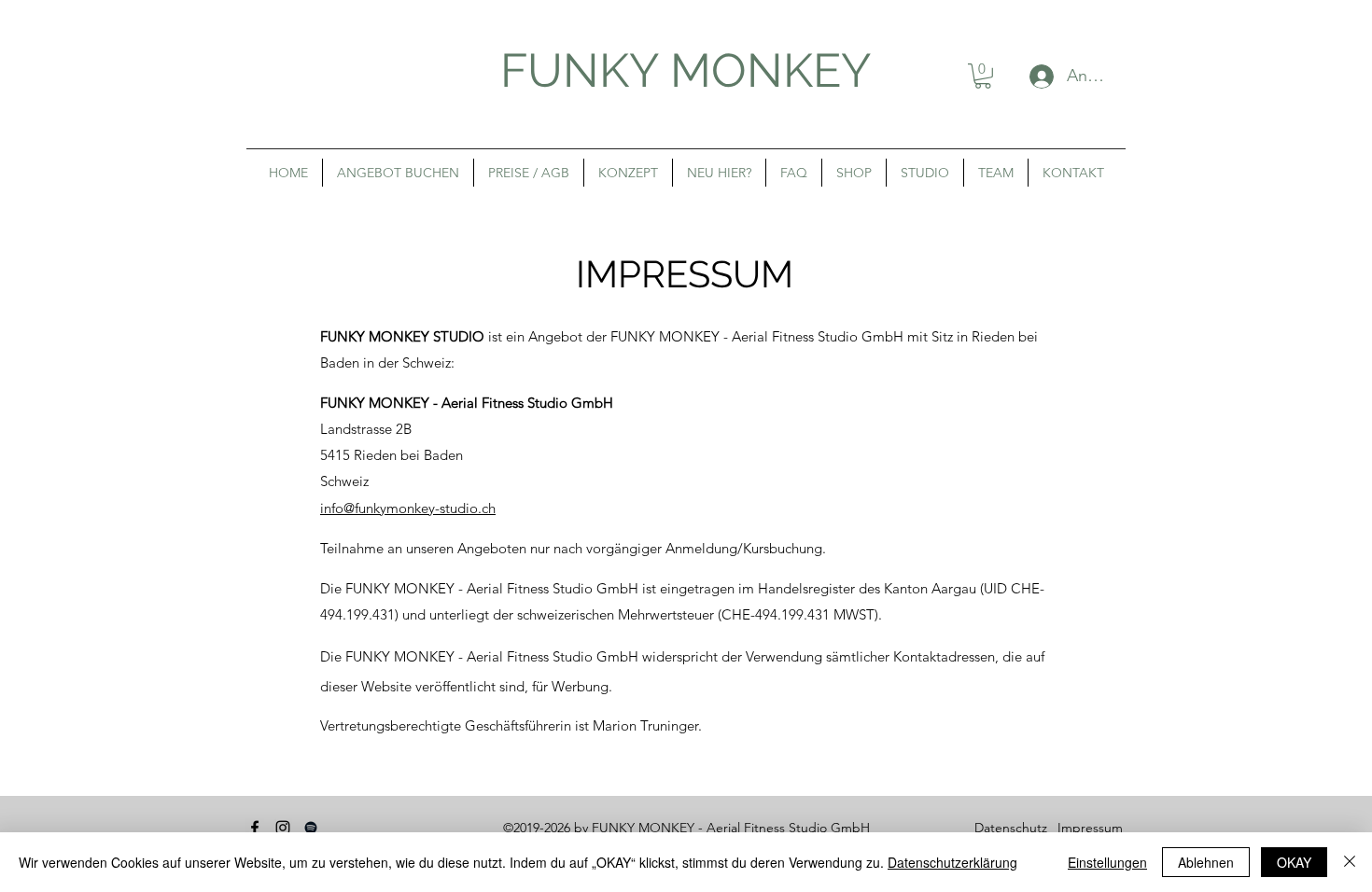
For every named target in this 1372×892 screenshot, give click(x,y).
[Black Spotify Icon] (310, 827)
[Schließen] (1349, 862)
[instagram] (282, 827)
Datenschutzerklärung (952, 862)
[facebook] (254, 827)
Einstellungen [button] (1107, 862)
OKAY (1294, 862)
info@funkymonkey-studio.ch (408, 508)
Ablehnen (1206, 862)
